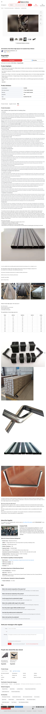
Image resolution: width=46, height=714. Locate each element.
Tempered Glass (5, 688)
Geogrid (20, 560)
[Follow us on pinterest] (43, 706)
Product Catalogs (17, 671)
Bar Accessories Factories (27, 696)
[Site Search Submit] (30, 5)
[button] (1, 1)
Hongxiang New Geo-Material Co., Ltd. (10, 50)
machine (2, 677)
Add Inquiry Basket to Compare (23, 43)
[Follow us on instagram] (40, 706)
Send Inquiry (11, 60)
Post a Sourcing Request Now (32, 643)
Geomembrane (15, 560)
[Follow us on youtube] (41, 706)
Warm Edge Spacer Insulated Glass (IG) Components (4, 662)
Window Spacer (11, 699)
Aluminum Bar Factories (16, 696)
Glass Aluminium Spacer (31, 699)
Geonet (23, 560)
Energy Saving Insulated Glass (30, 688)
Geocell (26, 560)
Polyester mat (14, 675)
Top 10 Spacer (14, 702)
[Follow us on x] (38, 706)
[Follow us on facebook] (36, 706)
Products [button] (11, 4)
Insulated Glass (23, 8)
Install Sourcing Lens (6, 708)
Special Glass (12, 688)
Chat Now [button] (35, 60)
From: (6, 628)
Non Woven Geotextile (5, 673)
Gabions (35, 673)
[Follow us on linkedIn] (32, 708)
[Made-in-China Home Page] (23, 2)
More (2, 704)
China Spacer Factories (6, 696)
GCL (2, 675)
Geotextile (11, 560)
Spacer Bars (4, 699)
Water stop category (37, 677)
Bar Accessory (36, 696)
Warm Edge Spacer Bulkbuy (23, 702)
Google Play (10, 706)
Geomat (24, 673)
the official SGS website (27, 522)
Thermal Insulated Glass (15, 691)
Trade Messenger (18, 706)
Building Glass (17, 8)
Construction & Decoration (9, 8)
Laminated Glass (20, 688)
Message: (5, 634)
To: (6, 631)
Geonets (24, 677)
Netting (35, 675)
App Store (4, 706)
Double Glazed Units (5, 691)
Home (2, 8)
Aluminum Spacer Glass (20, 699)
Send (9, 643)
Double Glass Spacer (5, 702)
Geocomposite (31, 560)
